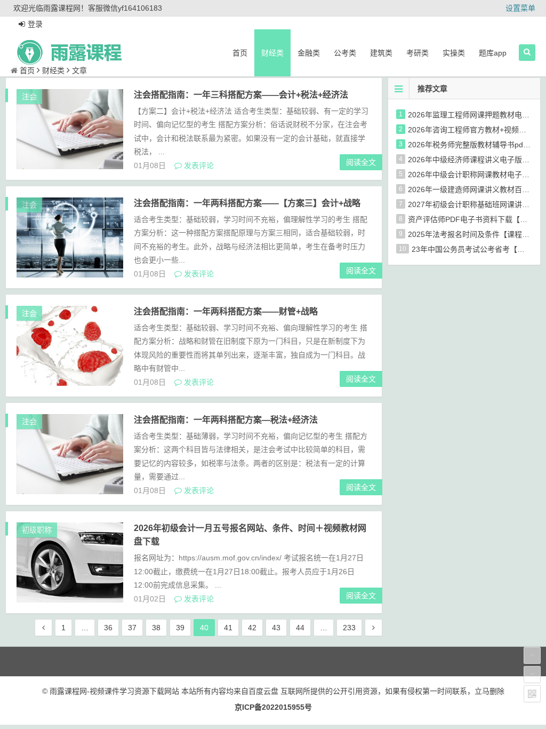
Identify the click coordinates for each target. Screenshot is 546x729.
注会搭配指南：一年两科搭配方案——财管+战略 (226, 311)
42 (252, 627)
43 (276, 627)
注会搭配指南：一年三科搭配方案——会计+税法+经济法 (241, 94)
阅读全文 (361, 162)
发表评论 (198, 165)
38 (156, 627)
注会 (29, 96)
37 (132, 627)
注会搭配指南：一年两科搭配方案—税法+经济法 (226, 419)
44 (300, 627)
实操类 (454, 53)
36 (108, 627)
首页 (239, 53)
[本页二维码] (532, 693)
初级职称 (37, 530)
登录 (35, 24)
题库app (493, 53)
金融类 (309, 53)
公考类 (345, 53)
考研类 (417, 53)
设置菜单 (520, 8)
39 (180, 627)
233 (349, 627)
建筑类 (381, 53)
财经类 (272, 53)
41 (228, 627)
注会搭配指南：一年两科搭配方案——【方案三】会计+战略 (247, 203)
